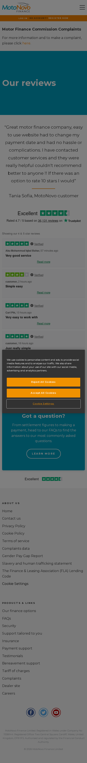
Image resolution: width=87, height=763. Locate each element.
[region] (43, 381)
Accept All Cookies (43, 392)
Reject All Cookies (43, 381)
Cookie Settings (43, 403)
